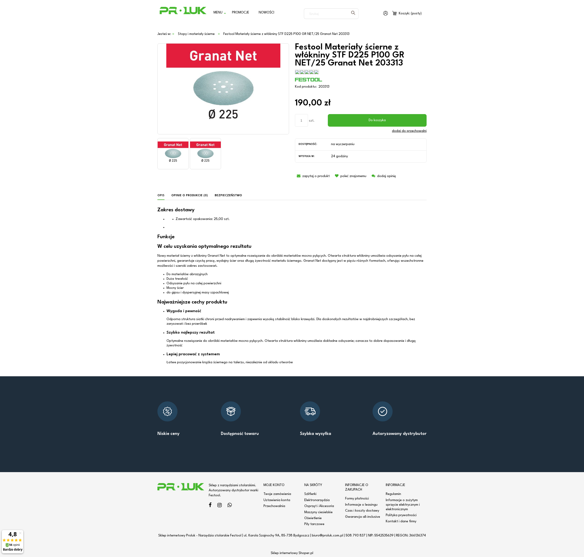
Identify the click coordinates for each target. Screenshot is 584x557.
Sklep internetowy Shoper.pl (292, 553)
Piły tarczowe (314, 524)
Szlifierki (310, 494)
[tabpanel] (292, 286)
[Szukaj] (353, 13)
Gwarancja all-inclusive (362, 517)
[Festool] (308, 79)
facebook (210, 505)
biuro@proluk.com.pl (327, 535)
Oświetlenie (313, 518)
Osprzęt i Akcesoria (319, 506)
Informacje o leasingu (361, 505)
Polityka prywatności (401, 515)
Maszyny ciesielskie (318, 512)
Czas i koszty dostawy (362, 511)
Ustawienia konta (276, 500)
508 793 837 (355, 535)
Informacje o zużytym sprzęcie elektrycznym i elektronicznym (403, 505)
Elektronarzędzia (317, 500)
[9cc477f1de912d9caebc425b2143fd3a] (173, 153)
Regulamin (393, 494)
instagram (219, 505)
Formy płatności (357, 498)
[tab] (162, 195)
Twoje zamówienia (277, 494)
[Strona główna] (183, 14)
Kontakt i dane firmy (401, 521)
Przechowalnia (274, 506)
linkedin (229, 505)
